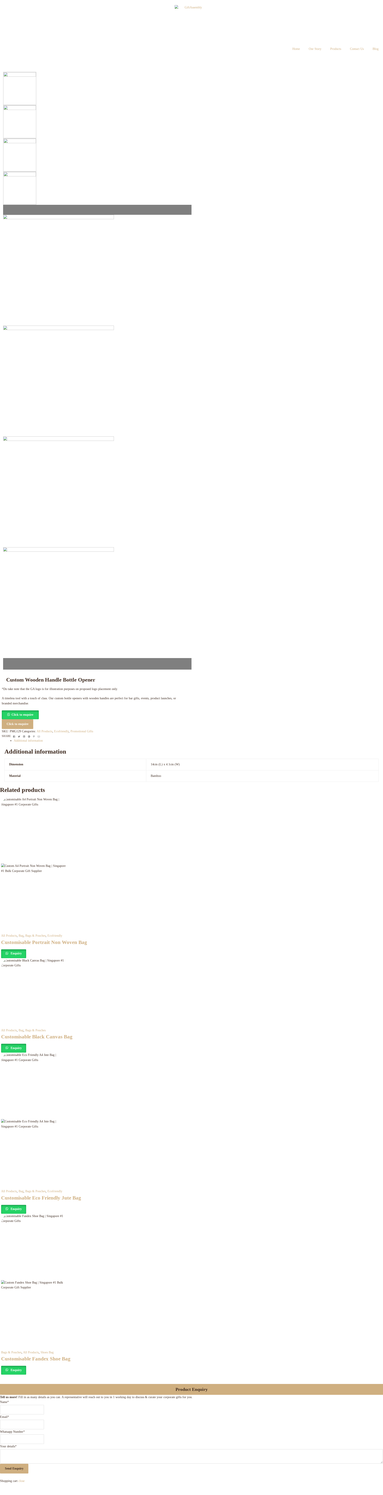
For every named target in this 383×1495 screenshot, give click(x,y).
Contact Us (357, 49)
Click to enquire (22, 714)
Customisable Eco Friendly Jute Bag (41, 1198)
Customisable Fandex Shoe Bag (35, 1359)
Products (335, 49)
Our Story (315, 49)
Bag (21, 935)
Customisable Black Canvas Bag (36, 1037)
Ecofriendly (61, 731)
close (21, 1481)
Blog (376, 49)
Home (296, 49)
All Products (44, 731)
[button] (20, 714)
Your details (8, 1446)
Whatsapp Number (12, 1431)
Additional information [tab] (28, 740)
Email (4, 1417)
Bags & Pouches (35, 935)
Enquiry (16, 953)
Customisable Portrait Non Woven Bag (44, 942)
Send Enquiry (14, 1468)
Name (4, 1402)
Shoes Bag (47, 1352)
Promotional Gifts (81, 731)
